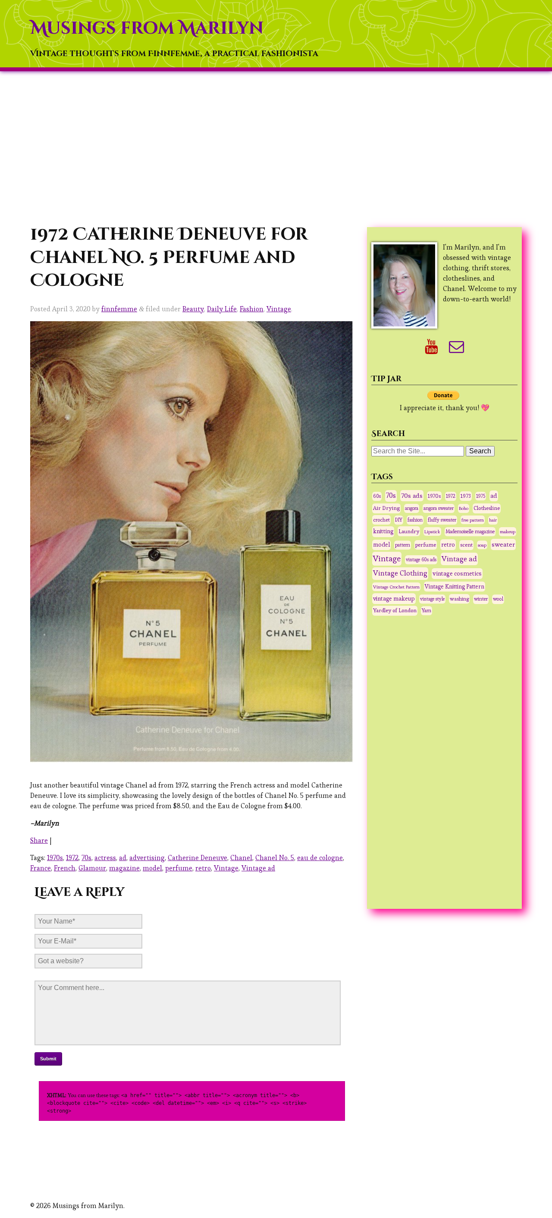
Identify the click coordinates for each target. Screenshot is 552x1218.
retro (203, 868)
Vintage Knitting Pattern (454, 586)
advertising (147, 857)
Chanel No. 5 (274, 857)
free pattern (472, 520)
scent (466, 544)
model (152, 868)
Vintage (279, 308)
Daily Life (222, 308)
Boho (463, 508)
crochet (381, 519)
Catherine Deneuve (197, 857)
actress (105, 857)
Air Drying (386, 508)
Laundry (408, 531)
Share (39, 840)
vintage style (432, 599)
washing (459, 598)
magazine (124, 868)
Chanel (241, 857)
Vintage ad (258, 868)
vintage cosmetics (457, 573)
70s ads (412, 495)
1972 (72, 857)
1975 (480, 496)
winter (481, 599)
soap (482, 545)
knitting (383, 531)
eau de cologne (320, 857)
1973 (466, 496)
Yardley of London (395, 610)
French (64, 868)
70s (86, 857)
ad (122, 857)
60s (377, 496)
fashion (415, 520)
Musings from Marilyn (146, 28)
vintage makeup (394, 598)
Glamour (92, 868)
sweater (503, 544)
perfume (178, 868)
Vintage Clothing (400, 573)
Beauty (193, 308)
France (40, 868)
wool (498, 599)
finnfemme (119, 308)
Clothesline (487, 508)
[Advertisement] (276, 147)
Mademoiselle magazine (470, 531)
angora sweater (438, 508)
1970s (55, 857)
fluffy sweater (442, 520)
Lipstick (432, 531)
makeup (507, 531)
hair (493, 520)
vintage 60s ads (421, 560)
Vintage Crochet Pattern (396, 587)
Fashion (251, 308)
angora (411, 508)
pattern (402, 545)
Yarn (426, 610)
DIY (398, 520)
